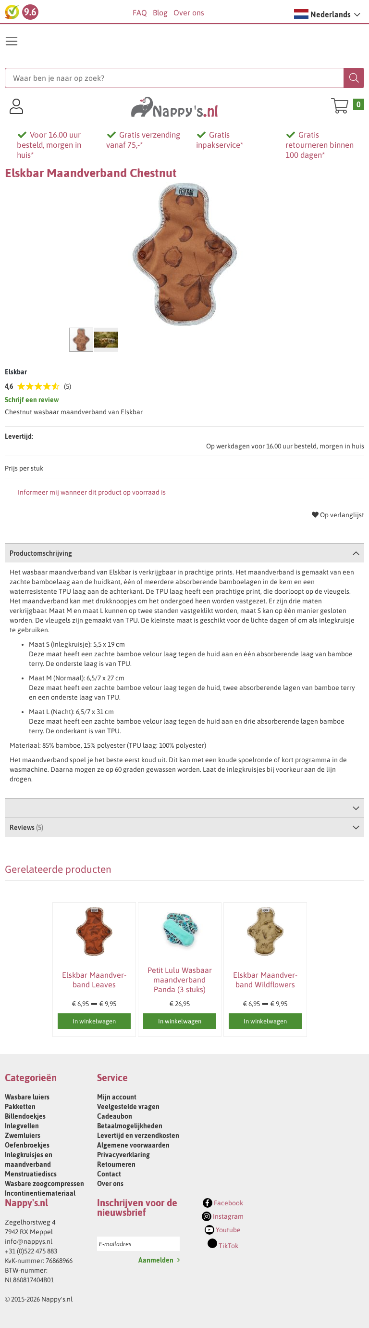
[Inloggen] (16, 108)
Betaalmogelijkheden (129, 1126)
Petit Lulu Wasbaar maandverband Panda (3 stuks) (180, 980)
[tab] (185, 552)
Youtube (227, 1230)
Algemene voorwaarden (133, 1145)
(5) (67, 386)
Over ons (188, 12)
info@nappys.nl (28, 1241)
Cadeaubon (114, 1116)
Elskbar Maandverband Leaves (94, 979)
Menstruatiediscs (31, 1174)
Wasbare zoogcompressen (44, 1184)
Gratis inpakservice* (219, 140)
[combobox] (185, 78)
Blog (160, 12)
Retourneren (116, 1164)
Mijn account (116, 1097)
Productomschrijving (41, 553)
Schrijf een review (32, 400)
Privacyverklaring (123, 1155)
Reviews (25, 827)
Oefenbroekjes (27, 1145)
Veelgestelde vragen (128, 1107)
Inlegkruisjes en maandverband (28, 1159)
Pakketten (20, 1107)
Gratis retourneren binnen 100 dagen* (319, 145)
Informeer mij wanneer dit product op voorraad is (92, 492)
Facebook (227, 1203)
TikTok (227, 1246)
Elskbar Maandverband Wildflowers (265, 979)
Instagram (227, 1216)
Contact (109, 1174)
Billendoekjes (25, 1116)
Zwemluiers (22, 1135)
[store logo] (175, 106)
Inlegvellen (22, 1126)
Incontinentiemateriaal (40, 1193)
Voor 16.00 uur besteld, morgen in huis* (49, 145)
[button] (327, 14)
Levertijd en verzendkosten (138, 1135)
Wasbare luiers (27, 1097)
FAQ (140, 12)
